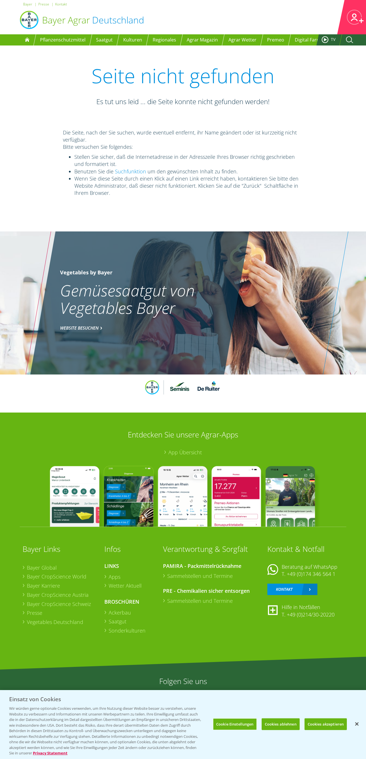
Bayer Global (42, 567)
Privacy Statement (50, 753)
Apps (114, 576)
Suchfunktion (130, 171)
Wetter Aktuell (125, 585)
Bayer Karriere (43, 585)
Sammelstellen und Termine (200, 575)
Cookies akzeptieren (326, 723)
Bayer (27, 4)
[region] (183, 724)
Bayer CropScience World (56, 576)
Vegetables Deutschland (55, 622)
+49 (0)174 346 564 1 (311, 573)
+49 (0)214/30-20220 (311, 614)
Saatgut (117, 621)
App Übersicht (185, 452)
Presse (43, 4)
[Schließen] (357, 724)
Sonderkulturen (127, 630)
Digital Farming (311, 40)
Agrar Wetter (242, 40)
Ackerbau (120, 612)
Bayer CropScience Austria (58, 594)
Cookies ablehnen (281, 723)
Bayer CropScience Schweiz (59, 604)
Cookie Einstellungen (235, 723)
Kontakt (61, 4)
